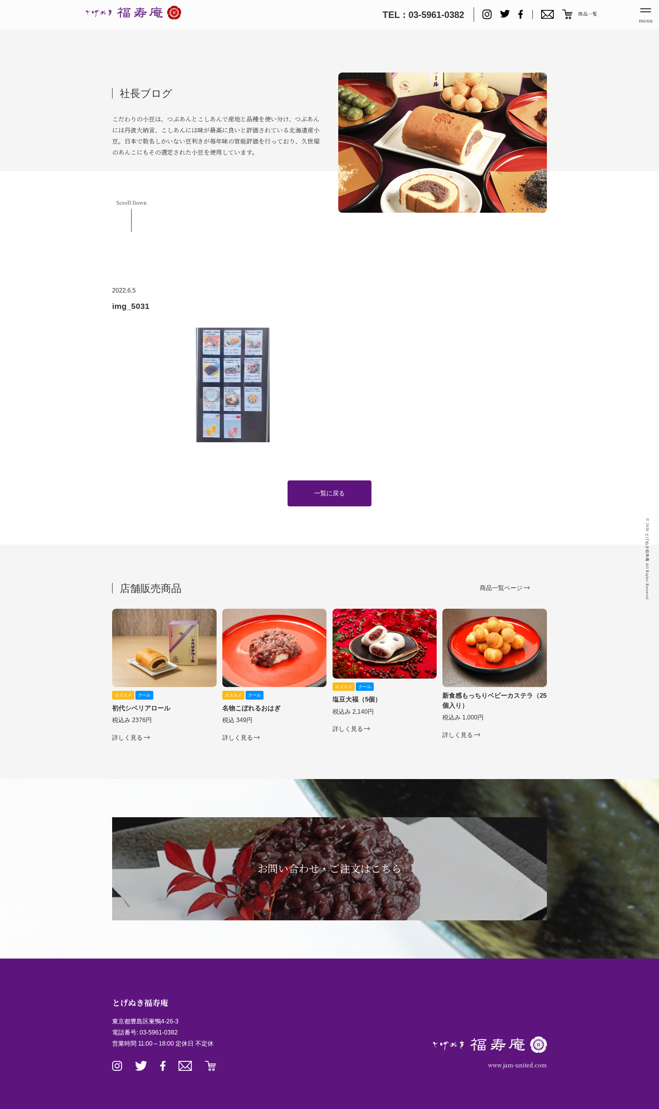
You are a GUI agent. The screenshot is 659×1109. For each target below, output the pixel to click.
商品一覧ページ (501, 587)
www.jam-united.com (517, 1065)
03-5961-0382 (159, 1032)
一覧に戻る (329, 493)
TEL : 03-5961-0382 (423, 15)
